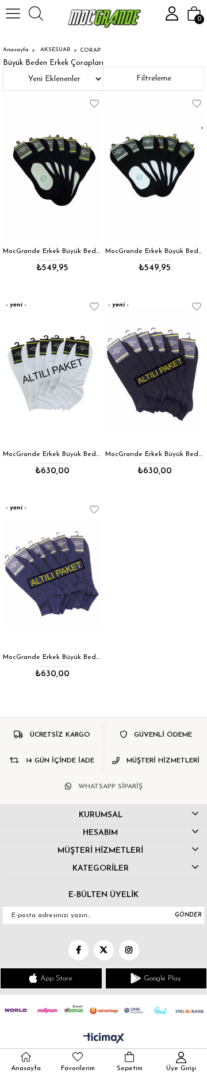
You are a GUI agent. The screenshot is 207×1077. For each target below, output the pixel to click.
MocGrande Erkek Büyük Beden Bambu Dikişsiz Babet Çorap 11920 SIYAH (154, 251)
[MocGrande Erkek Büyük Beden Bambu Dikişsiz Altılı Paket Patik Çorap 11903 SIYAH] (154, 371)
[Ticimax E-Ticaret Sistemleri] (103, 1039)
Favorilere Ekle (94, 103)
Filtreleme (153, 78)
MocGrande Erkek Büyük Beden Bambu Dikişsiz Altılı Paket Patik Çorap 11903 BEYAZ (52, 454)
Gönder (188, 915)
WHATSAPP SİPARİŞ (110, 786)
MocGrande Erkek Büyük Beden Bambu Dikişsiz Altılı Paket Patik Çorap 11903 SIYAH (154, 454)
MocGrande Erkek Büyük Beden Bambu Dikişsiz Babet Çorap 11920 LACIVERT (52, 251)
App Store (56, 978)
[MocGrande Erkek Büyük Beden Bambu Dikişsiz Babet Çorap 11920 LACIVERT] (52, 168)
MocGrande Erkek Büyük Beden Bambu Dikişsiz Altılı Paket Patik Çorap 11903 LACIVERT (52, 657)
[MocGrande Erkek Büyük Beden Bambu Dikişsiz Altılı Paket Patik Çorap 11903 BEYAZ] (52, 371)
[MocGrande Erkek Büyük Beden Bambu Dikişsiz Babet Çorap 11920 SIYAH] (154, 168)
